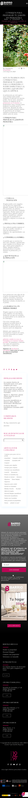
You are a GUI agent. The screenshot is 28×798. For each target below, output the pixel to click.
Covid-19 (6, 472)
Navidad (18, 488)
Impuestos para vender (10, 484)
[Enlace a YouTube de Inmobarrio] (14, 764)
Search (22, 440)
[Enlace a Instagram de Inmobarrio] (11, 764)
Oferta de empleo (9, 491)
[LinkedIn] (14, 369)
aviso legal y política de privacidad (10, 579)
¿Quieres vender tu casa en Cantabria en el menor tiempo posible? (13, 340)
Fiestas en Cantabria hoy (11, 474)
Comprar (6, 463)
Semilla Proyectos (18, 744)
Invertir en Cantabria (10, 486)
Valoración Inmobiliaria (11, 496)
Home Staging (16, 479)
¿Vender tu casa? (14, 503)
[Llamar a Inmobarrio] (20, 764)
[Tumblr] (11, 369)
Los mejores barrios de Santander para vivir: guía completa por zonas (13, 383)
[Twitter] (6, 369)
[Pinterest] (9, 369)
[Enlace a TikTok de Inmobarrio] (17, 764)
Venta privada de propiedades (12, 500)
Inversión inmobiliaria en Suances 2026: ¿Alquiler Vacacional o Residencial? (12, 401)
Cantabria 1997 (16, 460)
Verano (6, 503)
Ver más (6, 675)
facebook (14, 349)
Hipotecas (7, 479)
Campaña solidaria (18, 458)
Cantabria (7, 460)
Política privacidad (15, 769)
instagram (6, 350)
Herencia (19, 477)
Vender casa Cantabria (10, 498)
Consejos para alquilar (10, 465)
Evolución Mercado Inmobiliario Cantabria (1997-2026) (14, 407)
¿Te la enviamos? (14, 625)
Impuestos (7, 481)
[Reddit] (16, 369)
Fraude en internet (9, 477)
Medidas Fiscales (9, 488)
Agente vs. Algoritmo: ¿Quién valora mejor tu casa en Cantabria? (13, 396)
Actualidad (6, 70)
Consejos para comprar (10, 467)
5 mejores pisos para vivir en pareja (12, 455)
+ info (7, 695)
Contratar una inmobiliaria (12, 470)
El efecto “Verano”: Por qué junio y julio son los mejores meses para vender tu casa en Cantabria (14, 390)
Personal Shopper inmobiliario (12, 493)
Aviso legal (5, 769)
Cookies (24, 769)
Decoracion (14, 472)
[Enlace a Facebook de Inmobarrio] (4, 369)
